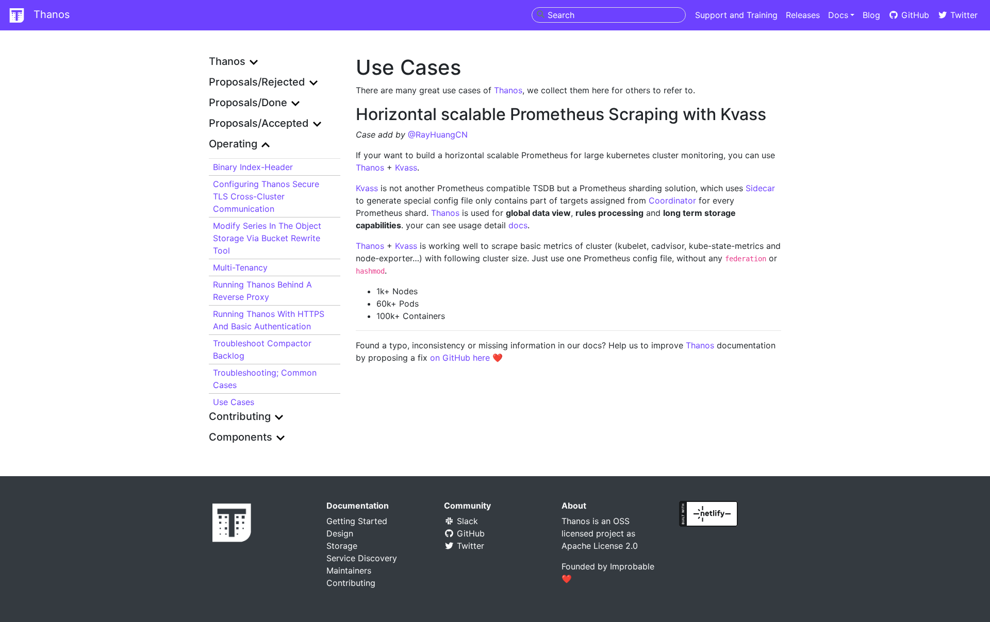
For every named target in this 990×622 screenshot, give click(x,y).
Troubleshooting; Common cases (265, 378)
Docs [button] (838, 15)
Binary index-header (253, 167)
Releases (803, 15)
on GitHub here (460, 357)
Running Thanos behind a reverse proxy (262, 290)
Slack (466, 521)
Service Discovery (361, 558)
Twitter (963, 15)
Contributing (350, 583)
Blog (871, 15)
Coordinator (672, 200)
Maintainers (348, 570)
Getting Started (356, 521)
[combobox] (609, 15)
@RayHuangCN (438, 134)
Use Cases (233, 402)
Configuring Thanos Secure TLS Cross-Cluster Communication (266, 196)
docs (517, 225)
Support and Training (736, 15)
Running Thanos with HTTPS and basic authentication (268, 320)
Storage (341, 546)
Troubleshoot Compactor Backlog (262, 349)
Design (339, 533)
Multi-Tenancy (240, 267)
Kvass (406, 167)
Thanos (50, 14)
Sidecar (760, 188)
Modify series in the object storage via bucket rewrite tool (267, 238)
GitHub (914, 15)
